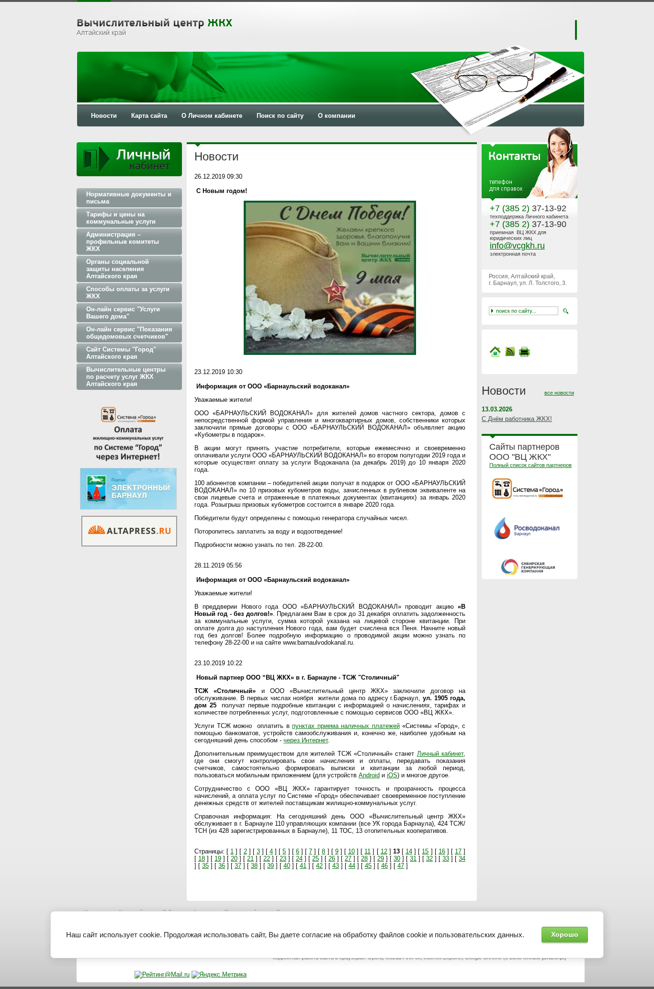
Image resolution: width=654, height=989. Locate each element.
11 (367, 851)
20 (234, 858)
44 (352, 865)
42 (319, 865)
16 (442, 851)
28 (364, 858)
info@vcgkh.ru (517, 245)
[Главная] (495, 355)
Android (369, 775)
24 (299, 858)
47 (400, 865)
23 (283, 858)
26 (331, 858)
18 (201, 858)
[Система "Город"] (528, 497)
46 (384, 865)
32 (429, 858)
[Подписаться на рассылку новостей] (510, 355)
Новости (104, 115)
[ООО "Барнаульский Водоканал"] (528, 537)
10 (351, 851)
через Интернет (305, 740)
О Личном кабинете (211, 115)
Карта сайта (149, 115)
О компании (336, 115)
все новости (559, 393)
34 (462, 858)
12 (384, 851)
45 (368, 865)
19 (217, 858)
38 (254, 865)
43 (335, 865)
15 (425, 851)
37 (238, 865)
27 (348, 858)
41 (303, 865)
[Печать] (524, 351)
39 (270, 865)
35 (205, 865)
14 (409, 851)
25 (315, 858)
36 (221, 865)
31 (413, 858)
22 (266, 858)
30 (397, 858)
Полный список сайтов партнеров (530, 465)
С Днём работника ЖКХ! (517, 418)
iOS (392, 775)
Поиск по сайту (280, 115)
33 (445, 858)
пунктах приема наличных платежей (346, 725)
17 (458, 851)
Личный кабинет (440, 753)
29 (380, 858)
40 (286, 865)
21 (250, 858)
